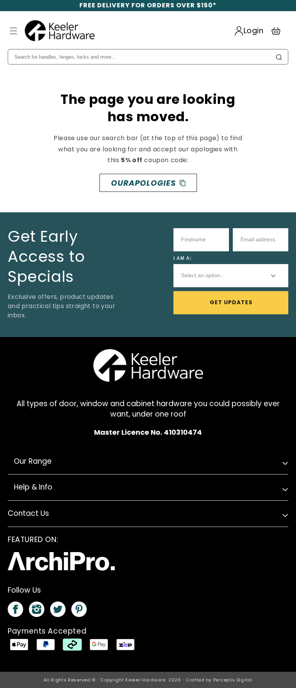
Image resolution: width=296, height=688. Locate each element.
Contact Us (28, 513)
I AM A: (182, 258)
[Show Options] (273, 275)
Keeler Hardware (145, 680)
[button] (13, 31)
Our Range (33, 461)
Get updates (231, 302)
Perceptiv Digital (232, 680)
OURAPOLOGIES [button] (143, 183)
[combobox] (218, 275)
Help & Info (33, 487)
